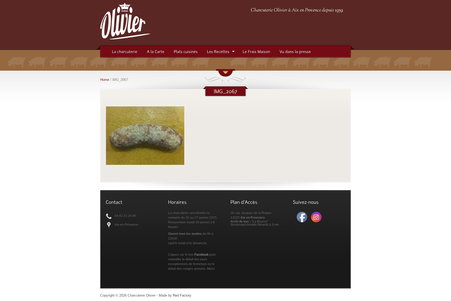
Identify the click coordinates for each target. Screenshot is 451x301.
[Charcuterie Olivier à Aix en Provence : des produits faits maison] (256, 52)
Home (104, 80)
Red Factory (182, 295)
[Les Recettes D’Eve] (218, 52)
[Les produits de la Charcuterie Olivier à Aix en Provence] (155, 52)
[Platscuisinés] (186, 52)
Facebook (201, 254)
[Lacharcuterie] (125, 52)
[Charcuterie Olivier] (125, 37)
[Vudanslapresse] (295, 52)
